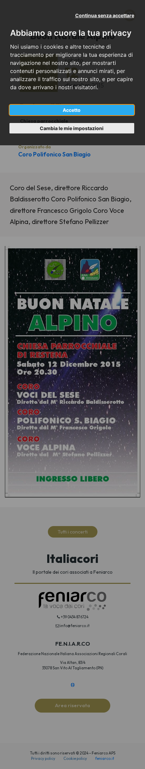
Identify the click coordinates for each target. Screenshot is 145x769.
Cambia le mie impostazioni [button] (72, 128)
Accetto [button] (72, 110)
